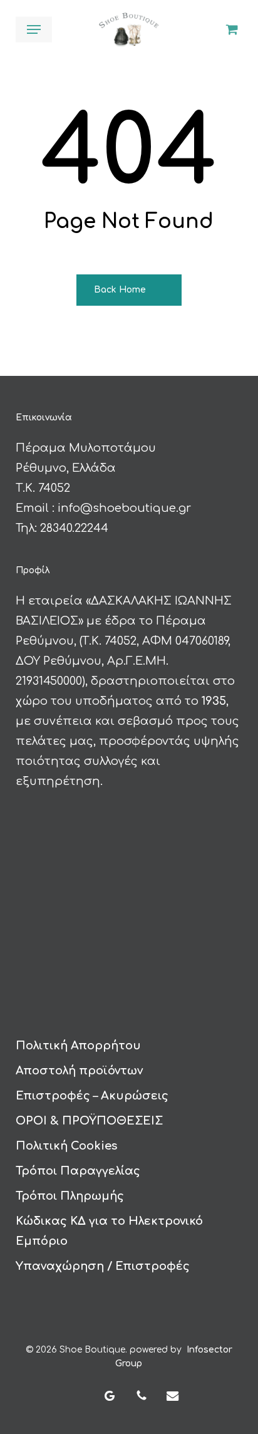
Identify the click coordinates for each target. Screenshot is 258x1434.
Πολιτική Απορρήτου (78, 1045)
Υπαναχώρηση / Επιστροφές (103, 1266)
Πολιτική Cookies (66, 1146)
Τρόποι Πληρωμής (70, 1196)
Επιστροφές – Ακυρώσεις (92, 1095)
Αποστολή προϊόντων (79, 1070)
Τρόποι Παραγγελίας (78, 1171)
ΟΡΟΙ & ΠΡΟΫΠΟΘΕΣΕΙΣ (89, 1120)
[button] (34, 29)
